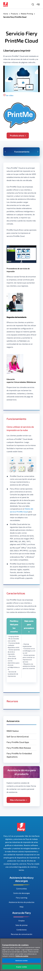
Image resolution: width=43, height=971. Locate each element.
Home (5, 14)
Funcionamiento (21, 151)
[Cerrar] (40, 941)
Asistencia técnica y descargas (22, 879)
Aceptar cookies (21, 967)
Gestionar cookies (21, 960)
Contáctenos (22, 930)
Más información (17, 800)
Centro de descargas (21, 893)
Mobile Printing (27, 14)
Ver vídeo (9, 95)
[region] (21, 954)
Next (38, 152)
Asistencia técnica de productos (21, 902)
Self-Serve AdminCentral (18, 736)
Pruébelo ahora (17, 135)
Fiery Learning (21, 898)
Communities (21, 889)
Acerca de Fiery (21, 912)
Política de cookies (21, 956)
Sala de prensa (21, 925)
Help (21, 907)
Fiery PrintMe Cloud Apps (18, 742)
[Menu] (38, 4)
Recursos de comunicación (21, 934)
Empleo (22, 921)
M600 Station (13, 731)
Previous (5, 152)
